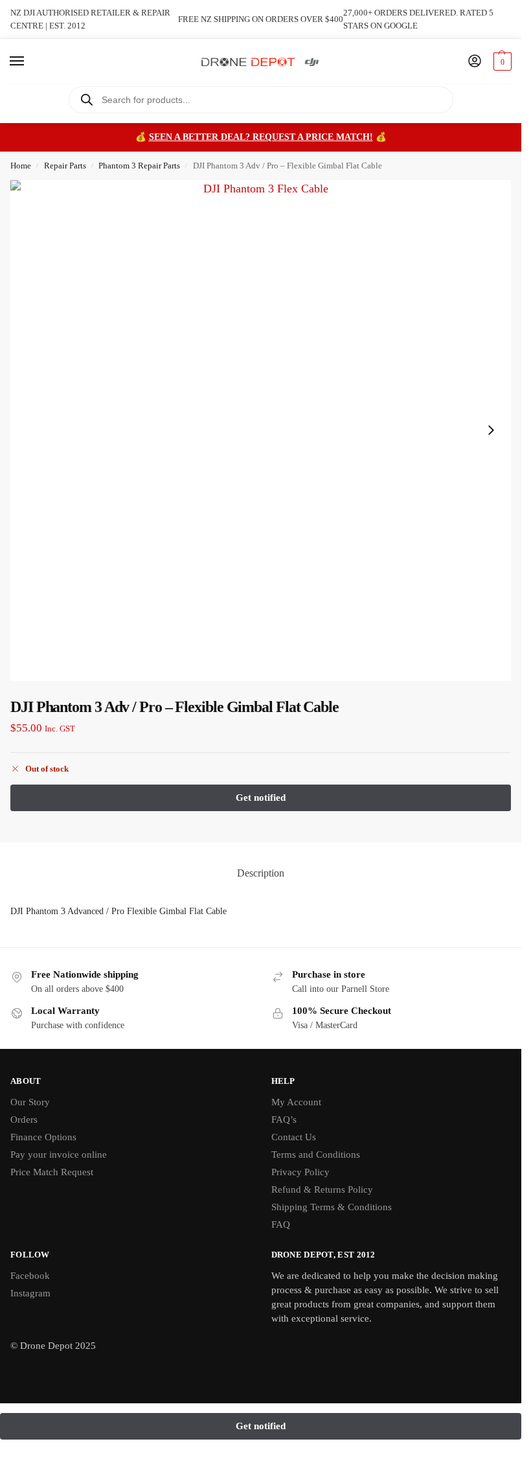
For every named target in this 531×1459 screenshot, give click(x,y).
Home (20, 165)
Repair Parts (65, 165)
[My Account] (474, 62)
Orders (24, 1119)
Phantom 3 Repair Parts (139, 165)
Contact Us (293, 1137)
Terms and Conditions (315, 1154)
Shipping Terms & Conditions (331, 1207)
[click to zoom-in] (260, 430)
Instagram (30, 1293)
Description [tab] (260, 873)
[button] (501, 61)
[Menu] (29, 61)
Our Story (30, 1102)
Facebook (30, 1275)
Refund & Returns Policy (322, 1189)
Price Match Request (51, 1172)
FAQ (280, 1224)
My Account (296, 1102)
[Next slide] (490, 430)
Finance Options (43, 1137)
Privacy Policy (300, 1172)
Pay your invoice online (58, 1154)
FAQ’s (284, 1119)
